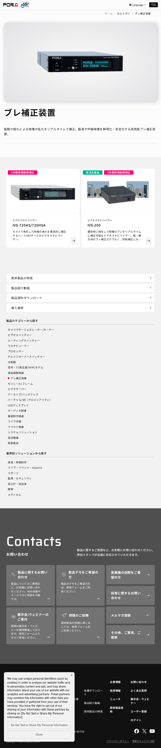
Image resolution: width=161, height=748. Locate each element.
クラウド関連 (16, 427)
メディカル (14, 495)
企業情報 (115, 682)
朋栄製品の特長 (81, 278)
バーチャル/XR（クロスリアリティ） (30, 400)
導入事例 (81, 308)
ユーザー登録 (139, 711)
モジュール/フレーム (20, 383)
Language (137, 5)
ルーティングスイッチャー (24, 340)
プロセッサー (16, 351)
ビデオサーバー (17, 389)
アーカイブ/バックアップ (23, 394)
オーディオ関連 (17, 410)
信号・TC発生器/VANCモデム (25, 367)
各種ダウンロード (93, 692)
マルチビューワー (18, 346)
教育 (10, 489)
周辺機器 (13, 438)
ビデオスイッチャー (20, 335)
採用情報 (115, 690)
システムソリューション (22, 432)
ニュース (115, 699)
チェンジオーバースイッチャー (26, 356)
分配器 (12, 362)
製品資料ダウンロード (81, 298)
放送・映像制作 (17, 462)
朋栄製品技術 (116, 709)
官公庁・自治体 (17, 484)
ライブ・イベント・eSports (25, 467)
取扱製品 (13, 443)
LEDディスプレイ (18, 405)
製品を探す (123, 13)
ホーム (109, 13)
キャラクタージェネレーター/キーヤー (31, 329)
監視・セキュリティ (20, 478)
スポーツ (13, 473)
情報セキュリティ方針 (143, 740)
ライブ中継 (14, 421)
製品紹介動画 (81, 288)
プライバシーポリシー (117, 740)
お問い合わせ (139, 682)
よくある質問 (139, 690)
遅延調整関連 (16, 373)
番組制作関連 (16, 416)
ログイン (136, 720)
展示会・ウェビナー (140, 701)
